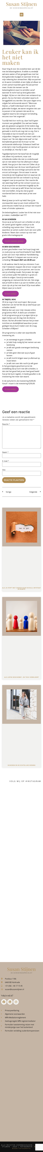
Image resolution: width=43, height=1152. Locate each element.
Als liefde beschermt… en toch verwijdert (21, 677)
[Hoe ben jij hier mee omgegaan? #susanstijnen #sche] (21, 794)
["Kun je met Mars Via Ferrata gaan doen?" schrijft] (21, 882)
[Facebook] (4, 1002)
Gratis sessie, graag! (14, 241)
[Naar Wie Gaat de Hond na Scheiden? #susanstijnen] (21, 860)
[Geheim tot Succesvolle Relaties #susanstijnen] (21, 816)
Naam (5, 452)
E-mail (5, 461)
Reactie (6, 424)
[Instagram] (16, 1002)
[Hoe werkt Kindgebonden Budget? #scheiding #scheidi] (21, 904)
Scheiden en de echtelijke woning (21, 765)
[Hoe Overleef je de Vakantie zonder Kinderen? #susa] (21, 925)
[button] (21, 14)
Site (3, 470)
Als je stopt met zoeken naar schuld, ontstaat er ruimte (21, 588)
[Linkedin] (10, 1002)
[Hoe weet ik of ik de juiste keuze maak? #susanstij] (21, 947)
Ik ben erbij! (10, 293)
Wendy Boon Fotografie (26, 1147)
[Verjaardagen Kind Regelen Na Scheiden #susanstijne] (21, 838)
